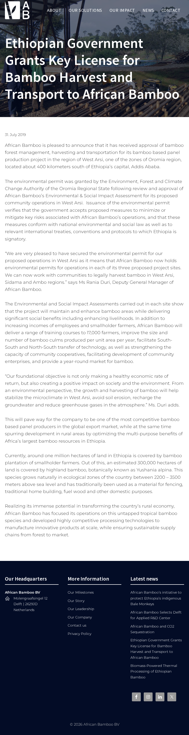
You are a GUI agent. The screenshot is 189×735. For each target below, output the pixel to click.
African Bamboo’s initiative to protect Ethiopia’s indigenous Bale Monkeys (156, 598)
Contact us (77, 625)
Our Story (76, 601)
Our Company (80, 617)
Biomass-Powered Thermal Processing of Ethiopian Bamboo (153, 671)
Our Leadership (81, 609)
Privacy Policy (79, 633)
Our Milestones (81, 592)
